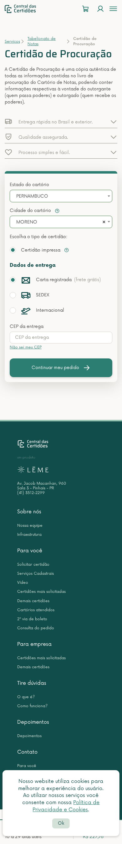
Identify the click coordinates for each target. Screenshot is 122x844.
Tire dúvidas (31, 683)
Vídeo (22, 582)
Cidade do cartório (31, 210)
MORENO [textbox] (26, 222)
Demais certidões (33, 601)
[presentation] (61, 337)
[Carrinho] (85, 9)
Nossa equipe (30, 525)
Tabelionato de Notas (42, 41)
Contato (27, 752)
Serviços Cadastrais (35, 573)
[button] (61, 121)
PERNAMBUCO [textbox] (32, 196)
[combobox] (61, 196)
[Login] (100, 9)
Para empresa (34, 644)
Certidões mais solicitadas (41, 591)
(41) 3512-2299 (31, 493)
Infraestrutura (29, 534)
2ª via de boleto (32, 619)
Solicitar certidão (33, 564)
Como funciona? (32, 706)
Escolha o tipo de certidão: (38, 236)
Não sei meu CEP (26, 347)
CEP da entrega (26, 326)
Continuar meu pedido (55, 367)
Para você (29, 551)
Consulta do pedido (35, 628)
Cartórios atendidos (35, 610)
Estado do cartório (29, 184)
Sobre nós (29, 512)
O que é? (26, 697)
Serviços (12, 41)
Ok (61, 823)
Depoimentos (33, 722)
